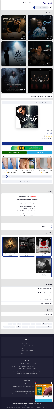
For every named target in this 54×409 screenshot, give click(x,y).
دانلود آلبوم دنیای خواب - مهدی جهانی (44, 326)
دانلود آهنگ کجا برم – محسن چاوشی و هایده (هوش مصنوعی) (27, 391)
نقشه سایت (15, 403)
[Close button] (52, 383)
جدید (10, 323)
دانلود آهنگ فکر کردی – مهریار (46, 303)
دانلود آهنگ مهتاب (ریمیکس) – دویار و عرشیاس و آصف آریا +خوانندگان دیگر (27, 366)
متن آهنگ (18, 326)
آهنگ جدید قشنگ (26, 323)
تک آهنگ (32, 181)
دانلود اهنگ (25, 326)
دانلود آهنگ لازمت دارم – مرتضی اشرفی (44, 288)
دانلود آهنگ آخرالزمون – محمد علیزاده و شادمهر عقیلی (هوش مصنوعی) (27, 386)
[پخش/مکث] (7, 176)
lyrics (33, 323)
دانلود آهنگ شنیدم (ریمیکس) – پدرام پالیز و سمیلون (27, 373)
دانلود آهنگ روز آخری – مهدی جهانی (43, 102)
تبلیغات (30, 2)
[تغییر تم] (50, 7)
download (38, 323)
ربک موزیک (49, 96)
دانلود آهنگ (32, 326)
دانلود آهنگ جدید (37, 403)
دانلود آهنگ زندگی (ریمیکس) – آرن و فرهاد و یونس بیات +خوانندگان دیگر (27, 371)
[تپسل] (11, 146)
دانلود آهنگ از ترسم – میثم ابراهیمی (45, 292)
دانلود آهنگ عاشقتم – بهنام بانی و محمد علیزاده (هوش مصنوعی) (27, 388)
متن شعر (6, 326)
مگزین (26, 403)
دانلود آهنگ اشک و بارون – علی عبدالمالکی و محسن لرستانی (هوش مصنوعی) (27, 393)
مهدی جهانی (22, 203)
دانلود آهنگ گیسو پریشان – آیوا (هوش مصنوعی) (27, 384)
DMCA (24, 2)
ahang (49, 323)
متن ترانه (12, 326)
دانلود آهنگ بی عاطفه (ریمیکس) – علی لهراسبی (27, 368)
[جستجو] (34, 7)
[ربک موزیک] (47, 2)
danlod (44, 323)
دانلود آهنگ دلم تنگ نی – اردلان (46, 299)
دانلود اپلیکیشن (21, 403)
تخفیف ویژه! (43, 400)
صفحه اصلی (37, 2)
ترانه (14, 323)
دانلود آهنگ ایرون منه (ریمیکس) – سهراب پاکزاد (27, 363)
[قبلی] (4, 176)
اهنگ (19, 323)
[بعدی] (9, 176)
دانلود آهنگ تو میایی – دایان (46, 295)
